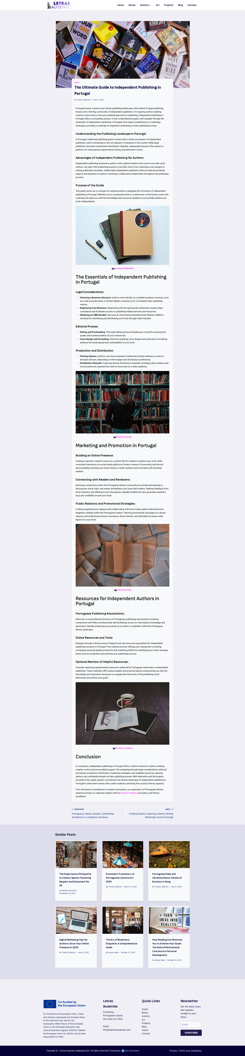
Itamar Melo (113, 952)
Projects (168, 5)
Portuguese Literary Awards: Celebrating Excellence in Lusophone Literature (93, 813)
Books (132, 5)
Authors (146, 1016)
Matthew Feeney (124, 437)
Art (158, 5)
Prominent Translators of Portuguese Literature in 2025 (120, 877)
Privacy (173, 1050)
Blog (180, 5)
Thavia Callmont (83, 100)
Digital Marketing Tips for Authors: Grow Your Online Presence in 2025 (74, 943)
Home (121, 5)
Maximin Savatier (69, 890)
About (145, 1030)
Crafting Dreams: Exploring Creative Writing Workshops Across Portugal (151, 813)
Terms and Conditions (190, 1050)
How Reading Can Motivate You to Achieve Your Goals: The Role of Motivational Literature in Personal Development (167, 947)
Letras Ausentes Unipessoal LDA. (74, 1050)
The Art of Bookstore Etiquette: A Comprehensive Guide (121, 943)
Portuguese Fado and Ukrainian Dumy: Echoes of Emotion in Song (167, 877)
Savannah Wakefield (123, 268)
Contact (192, 5)
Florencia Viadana (123, 748)
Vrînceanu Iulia (124, 590)
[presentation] (76, 854)
